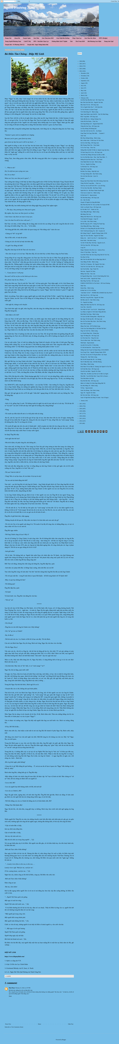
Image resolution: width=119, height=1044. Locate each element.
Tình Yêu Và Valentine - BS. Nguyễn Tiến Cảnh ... (93, 264)
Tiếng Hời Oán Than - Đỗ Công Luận (90, 126)
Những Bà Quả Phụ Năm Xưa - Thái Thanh (91, 159)
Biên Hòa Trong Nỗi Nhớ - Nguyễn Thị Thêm (92, 297)
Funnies (82, 178)
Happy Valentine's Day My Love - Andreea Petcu (93, 250)
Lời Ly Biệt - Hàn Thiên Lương (88, 221)
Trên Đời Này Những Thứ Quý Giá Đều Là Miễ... (93, 154)
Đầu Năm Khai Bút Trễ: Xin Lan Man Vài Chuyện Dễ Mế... (95, 204)
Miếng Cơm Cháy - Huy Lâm (88, 273)
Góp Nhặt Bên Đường (62, 38)
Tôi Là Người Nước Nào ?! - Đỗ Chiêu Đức (91, 107)
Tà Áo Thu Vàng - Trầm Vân (88, 147)
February (83, 98)
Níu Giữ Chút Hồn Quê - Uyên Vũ (89, 176)
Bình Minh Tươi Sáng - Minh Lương (90, 314)
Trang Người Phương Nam (13, 41)
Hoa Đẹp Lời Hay (85, 257)
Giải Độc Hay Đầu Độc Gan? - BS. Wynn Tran (92, 100)
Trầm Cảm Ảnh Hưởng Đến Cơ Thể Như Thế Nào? (93, 328)
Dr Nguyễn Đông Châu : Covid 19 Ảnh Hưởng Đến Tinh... (95, 276)
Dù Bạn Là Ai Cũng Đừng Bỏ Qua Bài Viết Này (92, 228)
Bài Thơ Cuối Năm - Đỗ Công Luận (89, 395)
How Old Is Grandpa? (86, 323)
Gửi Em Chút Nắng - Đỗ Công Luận (90, 143)
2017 (80, 413)
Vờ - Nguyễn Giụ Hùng (86, 302)
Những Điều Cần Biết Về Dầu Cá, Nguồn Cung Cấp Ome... (95, 150)
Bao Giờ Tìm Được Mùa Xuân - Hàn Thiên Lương (93, 321)
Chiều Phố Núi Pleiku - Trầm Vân (89, 121)
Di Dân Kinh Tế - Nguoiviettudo (89, 195)
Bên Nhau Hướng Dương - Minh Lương (90, 138)
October (83, 78)
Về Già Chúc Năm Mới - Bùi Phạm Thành (91, 188)
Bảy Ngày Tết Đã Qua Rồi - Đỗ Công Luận (91, 319)
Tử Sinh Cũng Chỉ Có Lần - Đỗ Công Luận (91, 152)
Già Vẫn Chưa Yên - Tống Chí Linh (89, 338)
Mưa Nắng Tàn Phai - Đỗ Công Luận (90, 281)
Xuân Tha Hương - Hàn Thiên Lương (90, 390)
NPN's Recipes (103, 38)
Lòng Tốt (83, 247)
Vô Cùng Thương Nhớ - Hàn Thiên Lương (91, 173)
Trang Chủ (8, 38)
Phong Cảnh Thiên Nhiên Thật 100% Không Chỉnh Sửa (94, 181)
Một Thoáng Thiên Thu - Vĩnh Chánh (90, 145)
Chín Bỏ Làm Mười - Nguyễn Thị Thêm (91, 371)
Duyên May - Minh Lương (87, 288)
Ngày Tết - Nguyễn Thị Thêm (88, 392)
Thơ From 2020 (80, 41)
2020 (80, 406)
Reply (10, 996)
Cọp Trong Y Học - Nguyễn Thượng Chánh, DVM (93, 352)
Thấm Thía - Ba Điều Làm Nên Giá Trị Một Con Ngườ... (95, 373)
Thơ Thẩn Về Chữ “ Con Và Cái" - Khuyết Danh (93, 309)
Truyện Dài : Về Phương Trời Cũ (14, 44)
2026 (80, 61)
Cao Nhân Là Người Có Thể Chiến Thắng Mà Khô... (94, 312)
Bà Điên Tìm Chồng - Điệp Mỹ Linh (90, 171)
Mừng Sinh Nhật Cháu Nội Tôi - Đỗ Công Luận (92, 304)
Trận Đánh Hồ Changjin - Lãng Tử (89, 219)
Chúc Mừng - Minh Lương (87, 364)
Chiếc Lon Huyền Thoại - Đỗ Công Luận (91, 207)
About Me (17, 38)
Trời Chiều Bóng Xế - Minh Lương (89, 112)
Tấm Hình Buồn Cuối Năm (87, 378)
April (82, 93)
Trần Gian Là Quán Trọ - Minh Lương (90, 192)
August (83, 83)
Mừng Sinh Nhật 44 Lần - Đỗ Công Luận (91, 216)
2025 (80, 63)
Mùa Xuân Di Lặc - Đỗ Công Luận (89, 295)
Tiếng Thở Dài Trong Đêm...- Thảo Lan (91, 183)
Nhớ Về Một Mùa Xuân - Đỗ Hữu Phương (91, 361)
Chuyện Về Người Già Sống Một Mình (90, 202)
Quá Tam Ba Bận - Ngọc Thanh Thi (89, 269)
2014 (80, 421)
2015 (80, 418)
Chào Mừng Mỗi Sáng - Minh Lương (90, 226)
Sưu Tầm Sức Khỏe (90, 38)
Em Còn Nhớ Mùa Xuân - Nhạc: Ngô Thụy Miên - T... (94, 157)
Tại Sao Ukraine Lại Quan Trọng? (89, 109)
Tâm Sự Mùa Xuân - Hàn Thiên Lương (90, 340)
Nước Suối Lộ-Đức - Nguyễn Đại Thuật (90, 278)
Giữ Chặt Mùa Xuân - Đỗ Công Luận (90, 369)
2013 (80, 423)
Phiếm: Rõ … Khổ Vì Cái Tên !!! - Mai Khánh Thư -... (94, 238)
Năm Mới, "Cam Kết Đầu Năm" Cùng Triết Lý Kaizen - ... (95, 376)
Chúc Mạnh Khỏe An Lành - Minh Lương (91, 162)
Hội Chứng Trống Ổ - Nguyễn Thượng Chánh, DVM (94, 233)
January (83, 400)
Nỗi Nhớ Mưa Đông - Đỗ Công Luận (90, 197)
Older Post (70, 1024)
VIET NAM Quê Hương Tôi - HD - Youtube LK (93, 231)
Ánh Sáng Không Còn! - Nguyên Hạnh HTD (92, 123)
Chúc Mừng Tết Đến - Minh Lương (89, 262)
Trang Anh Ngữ (108, 41)
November (83, 75)
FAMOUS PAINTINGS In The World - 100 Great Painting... (96, 283)
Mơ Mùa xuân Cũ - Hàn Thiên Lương (90, 300)
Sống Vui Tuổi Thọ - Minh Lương (89, 331)
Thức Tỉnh (83, 135)
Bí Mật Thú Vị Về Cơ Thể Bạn (88, 290)
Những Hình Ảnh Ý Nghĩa (59, 41)
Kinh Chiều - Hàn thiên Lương (88, 240)
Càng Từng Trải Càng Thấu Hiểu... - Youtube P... (93, 133)
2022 (80, 71)
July (82, 85)
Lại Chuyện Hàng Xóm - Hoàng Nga (90, 333)
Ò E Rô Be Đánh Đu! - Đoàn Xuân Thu (90, 347)
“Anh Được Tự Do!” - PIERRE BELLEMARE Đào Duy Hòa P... (97, 292)
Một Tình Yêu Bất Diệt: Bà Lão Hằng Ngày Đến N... (94, 259)
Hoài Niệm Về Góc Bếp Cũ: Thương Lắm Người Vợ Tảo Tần (96, 366)
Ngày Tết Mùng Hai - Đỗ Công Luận (90, 335)
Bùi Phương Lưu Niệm (94, 41)
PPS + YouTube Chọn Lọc (41, 41)
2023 (80, 68)
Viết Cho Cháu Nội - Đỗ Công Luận (89, 245)
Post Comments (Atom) (17, 1027)
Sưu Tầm (36, 38)
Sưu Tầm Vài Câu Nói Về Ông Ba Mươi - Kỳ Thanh (94, 354)
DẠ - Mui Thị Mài (85, 200)
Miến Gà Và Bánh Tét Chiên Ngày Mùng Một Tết (93, 383)
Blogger (64, 1039)
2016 (80, 416)
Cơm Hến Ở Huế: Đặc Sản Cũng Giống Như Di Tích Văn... (95, 254)
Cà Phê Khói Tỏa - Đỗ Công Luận (89, 166)
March (82, 95)
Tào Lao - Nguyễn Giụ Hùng (88, 164)
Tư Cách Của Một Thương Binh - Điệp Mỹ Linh (93, 316)
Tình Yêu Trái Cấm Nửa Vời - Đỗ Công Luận (92, 266)
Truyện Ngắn (27, 38)
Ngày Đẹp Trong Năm (86, 169)
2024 (80, 66)
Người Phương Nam (19, 7)
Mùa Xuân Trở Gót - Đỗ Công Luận (90, 104)
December (83, 73)
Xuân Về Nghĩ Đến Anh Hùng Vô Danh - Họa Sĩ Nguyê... (95, 397)
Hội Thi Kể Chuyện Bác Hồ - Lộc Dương (91, 359)
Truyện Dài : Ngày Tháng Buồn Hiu (37, 44)
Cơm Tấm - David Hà (86, 307)
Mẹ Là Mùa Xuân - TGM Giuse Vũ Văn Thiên (92, 140)
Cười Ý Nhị (27, 41)
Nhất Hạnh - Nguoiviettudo (87, 342)
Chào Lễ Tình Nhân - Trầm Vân (89, 252)
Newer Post (8, 1024)
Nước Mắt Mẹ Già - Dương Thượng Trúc (91, 119)
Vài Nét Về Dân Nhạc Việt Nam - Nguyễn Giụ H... (93, 242)
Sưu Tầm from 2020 (47, 38)
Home (39, 1024)
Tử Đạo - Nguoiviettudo (87, 388)
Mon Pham (12, 988)
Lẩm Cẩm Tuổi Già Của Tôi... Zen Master (91, 131)
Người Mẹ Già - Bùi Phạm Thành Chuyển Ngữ (92, 190)
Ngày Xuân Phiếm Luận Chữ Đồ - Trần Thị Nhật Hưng (94, 114)
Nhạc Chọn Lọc (77, 38)
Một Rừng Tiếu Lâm (86, 214)
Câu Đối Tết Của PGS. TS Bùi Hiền (90, 345)
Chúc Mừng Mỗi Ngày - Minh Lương (90, 211)
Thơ (71, 41)
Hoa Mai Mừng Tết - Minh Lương (89, 385)
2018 (80, 411)
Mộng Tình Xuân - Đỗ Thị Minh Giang (90, 326)
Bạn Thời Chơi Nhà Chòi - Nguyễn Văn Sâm (92, 102)
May (82, 90)
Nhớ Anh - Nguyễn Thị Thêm (88, 271)
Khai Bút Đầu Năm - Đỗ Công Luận (90, 380)
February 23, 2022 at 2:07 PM (22, 988)
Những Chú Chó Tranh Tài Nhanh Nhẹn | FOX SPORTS (95, 350)
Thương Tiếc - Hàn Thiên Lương (89, 357)
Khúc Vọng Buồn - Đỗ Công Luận (89, 116)
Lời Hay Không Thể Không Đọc (89, 128)
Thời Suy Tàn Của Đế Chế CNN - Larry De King (93, 185)
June (82, 88)
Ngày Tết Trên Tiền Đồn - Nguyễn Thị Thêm (92, 235)
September (84, 80)
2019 (80, 408)
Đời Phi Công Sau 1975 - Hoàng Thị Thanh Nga (93, 223)
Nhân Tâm (83, 285)
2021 (80, 403)
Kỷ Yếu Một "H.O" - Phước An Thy (90, 209)
